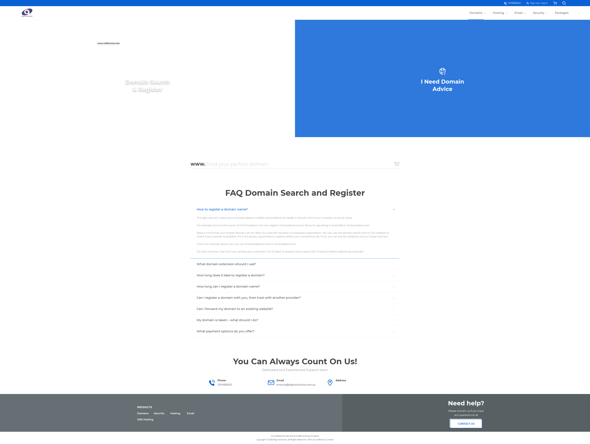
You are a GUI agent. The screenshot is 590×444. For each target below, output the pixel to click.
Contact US (466, 423)
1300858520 (514, 3)
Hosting (175, 413)
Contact (330, 439)
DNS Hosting (145, 419)
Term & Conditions (316, 439)
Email (190, 413)
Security (159, 413)
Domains (143, 413)
